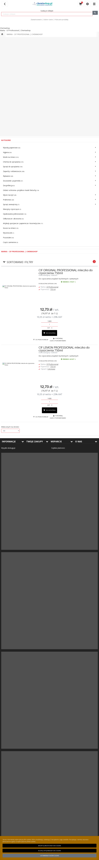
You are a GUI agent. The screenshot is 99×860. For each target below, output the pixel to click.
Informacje (9, 441)
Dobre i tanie (48, 19)
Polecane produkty (61, 19)
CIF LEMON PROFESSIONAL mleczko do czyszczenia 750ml (64, 348)
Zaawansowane (36, 19)
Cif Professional (52, 287)
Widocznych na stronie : (10, 427)
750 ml (53, 289)
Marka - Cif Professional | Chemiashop (25, 34)
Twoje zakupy (34, 441)
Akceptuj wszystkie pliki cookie (49, 846)
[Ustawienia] (87, 4)
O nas (78, 441)
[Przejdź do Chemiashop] (2, 34)
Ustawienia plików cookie (49, 855)
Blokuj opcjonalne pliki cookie (49, 851)
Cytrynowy (51, 369)
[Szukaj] (95, 13)
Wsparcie (56, 441)
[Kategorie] (94, 4)
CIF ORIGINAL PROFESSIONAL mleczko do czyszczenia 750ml (66, 271)
